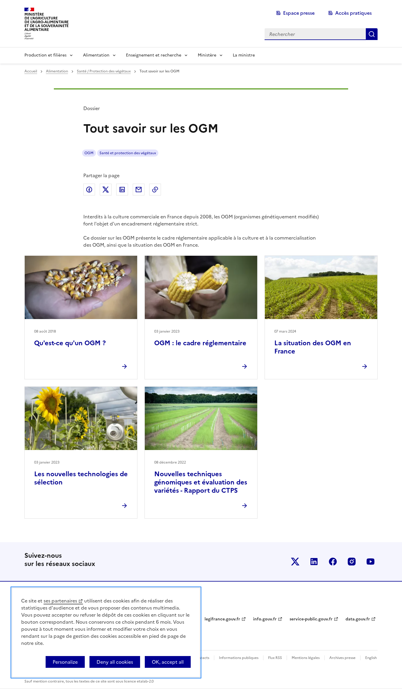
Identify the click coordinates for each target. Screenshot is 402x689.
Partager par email (138, 189)
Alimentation (96, 55)
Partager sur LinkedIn (122, 189)
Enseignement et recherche (153, 55)
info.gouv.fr (265, 619)
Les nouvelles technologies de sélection (81, 478)
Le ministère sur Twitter (295, 561)
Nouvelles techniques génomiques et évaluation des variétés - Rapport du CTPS (200, 482)
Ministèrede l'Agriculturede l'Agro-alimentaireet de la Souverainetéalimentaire (46, 21)
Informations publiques (238, 657)
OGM (89, 153)
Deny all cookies (115, 661)
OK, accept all (168, 661)
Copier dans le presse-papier (155, 189)
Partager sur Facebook (89, 189)
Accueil (30, 71)
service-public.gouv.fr (311, 619)
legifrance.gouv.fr (222, 619)
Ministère (207, 55)
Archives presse (342, 657)
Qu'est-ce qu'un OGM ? (70, 343)
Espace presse (299, 12)
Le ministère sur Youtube (370, 561)
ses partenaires (60, 600)
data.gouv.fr (357, 619)
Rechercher (372, 34)
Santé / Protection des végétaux (104, 71)
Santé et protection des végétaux (127, 153)
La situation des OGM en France (312, 347)
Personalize (65, 661)
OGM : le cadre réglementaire (200, 343)
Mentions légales (306, 657)
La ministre (244, 55)
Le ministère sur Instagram (352, 561)
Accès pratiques (353, 12)
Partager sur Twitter (106, 189)
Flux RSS (275, 657)
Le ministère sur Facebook (333, 561)
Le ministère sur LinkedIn (314, 561)
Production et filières (45, 55)
